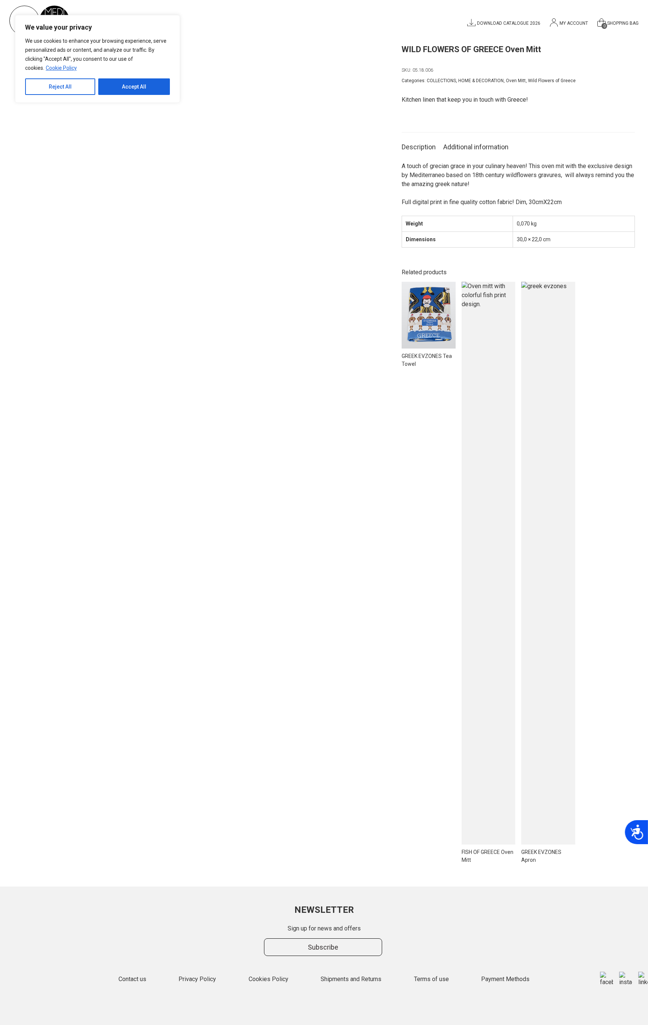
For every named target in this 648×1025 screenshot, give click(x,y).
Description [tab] (419, 147)
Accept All (134, 87)
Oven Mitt (516, 80)
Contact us (132, 979)
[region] (97, 59)
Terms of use (431, 979)
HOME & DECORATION (481, 80)
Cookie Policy (61, 68)
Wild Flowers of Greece (552, 80)
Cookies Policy (268, 979)
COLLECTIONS (441, 80)
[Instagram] (625, 979)
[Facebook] (606, 979)
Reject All (60, 87)
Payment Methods (505, 979)
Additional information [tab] (475, 147)
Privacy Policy (197, 979)
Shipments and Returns (351, 979)
